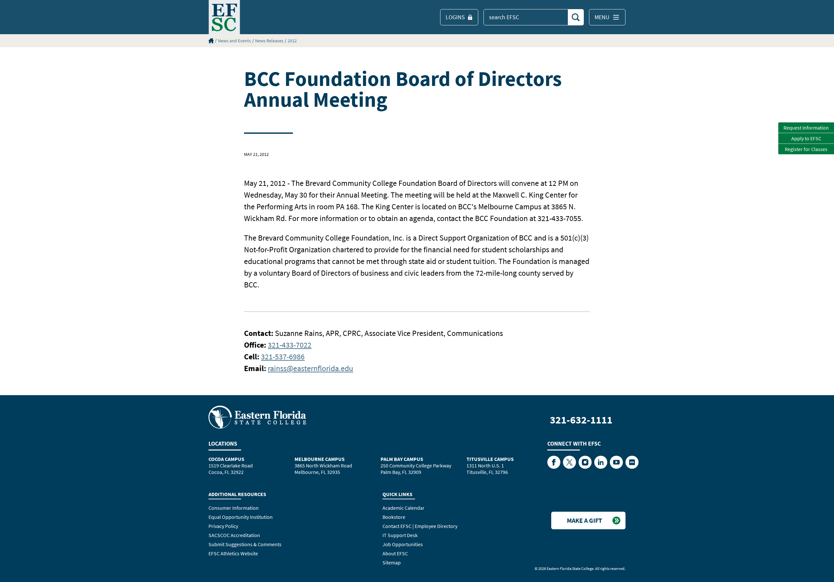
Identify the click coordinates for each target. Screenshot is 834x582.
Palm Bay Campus (402, 459)
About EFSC (395, 553)
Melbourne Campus (320, 459)
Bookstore (393, 517)
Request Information (806, 127)
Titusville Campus (490, 459)
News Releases (269, 41)
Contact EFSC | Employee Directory (419, 526)
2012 (292, 41)
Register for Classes (806, 149)
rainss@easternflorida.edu (310, 368)
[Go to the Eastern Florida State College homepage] (257, 416)
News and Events (234, 41)
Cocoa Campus (226, 459)
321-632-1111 (581, 419)
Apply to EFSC (806, 138)
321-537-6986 (283, 357)
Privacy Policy (223, 526)
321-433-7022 (289, 345)
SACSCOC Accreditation (234, 535)
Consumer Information (233, 508)
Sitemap (391, 562)
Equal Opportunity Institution (240, 517)
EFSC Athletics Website (233, 553)
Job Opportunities (402, 544)
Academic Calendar (403, 508)
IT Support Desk (400, 535)
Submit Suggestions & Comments (244, 544)
